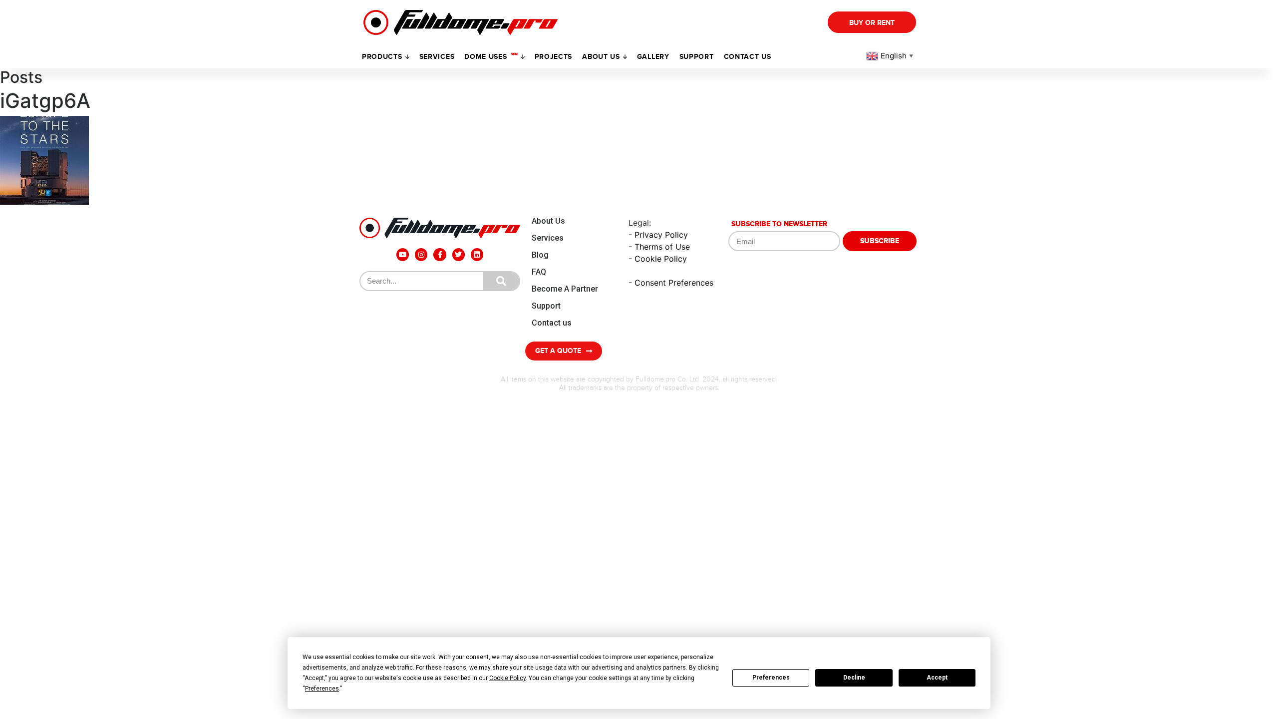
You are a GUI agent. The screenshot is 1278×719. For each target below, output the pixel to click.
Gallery (653, 56)
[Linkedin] (477, 254)
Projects (554, 56)
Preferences (771, 677)
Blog (540, 255)
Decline (854, 677)
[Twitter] (458, 254)
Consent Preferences (674, 283)
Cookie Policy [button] (507, 678)
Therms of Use (662, 247)
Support (546, 306)
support (696, 56)
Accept (937, 677)
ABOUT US (601, 56)
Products (382, 56)
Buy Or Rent (872, 22)
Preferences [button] (322, 688)
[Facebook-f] (439, 254)
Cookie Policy (661, 259)
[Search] (501, 281)
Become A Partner (565, 289)
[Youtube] (402, 254)
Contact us (747, 56)
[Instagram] (421, 254)
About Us (548, 221)
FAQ (539, 272)
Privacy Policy (661, 235)
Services (437, 56)
